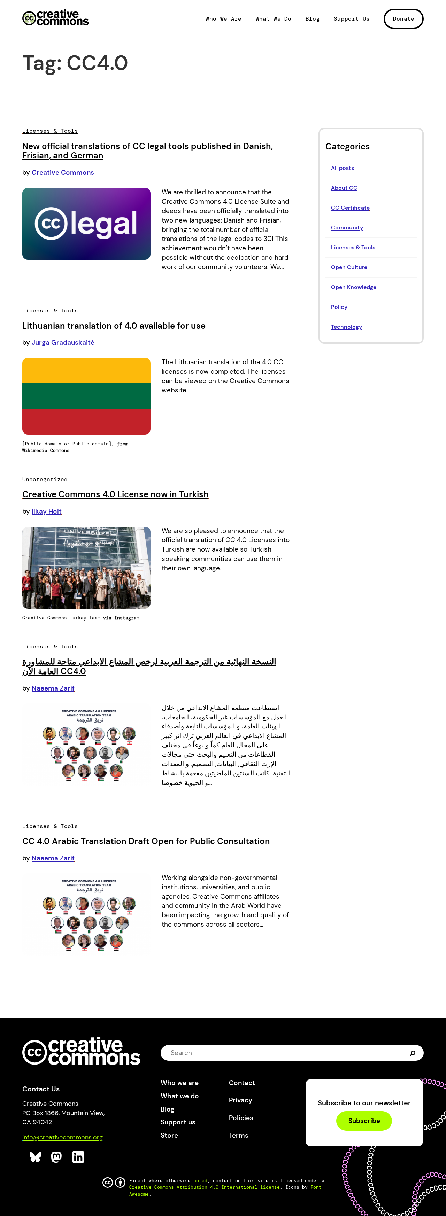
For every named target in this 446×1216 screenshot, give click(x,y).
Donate (404, 18)
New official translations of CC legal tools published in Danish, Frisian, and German (147, 151)
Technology (346, 326)
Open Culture (349, 267)
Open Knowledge (353, 287)
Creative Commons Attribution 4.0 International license (204, 1187)
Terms (238, 1135)
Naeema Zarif (53, 688)
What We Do (274, 19)
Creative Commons (55, 18)
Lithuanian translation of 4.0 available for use (114, 325)
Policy (339, 307)
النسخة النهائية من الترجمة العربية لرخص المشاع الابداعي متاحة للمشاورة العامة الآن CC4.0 (149, 666)
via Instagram (121, 618)
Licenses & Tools (353, 247)
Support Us (352, 19)
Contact (242, 1082)
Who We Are (223, 19)
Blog (313, 19)
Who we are (180, 1082)
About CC (344, 188)
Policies (241, 1118)
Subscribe (364, 1121)
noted (200, 1181)
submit (413, 1053)
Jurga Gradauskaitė (63, 342)
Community (347, 227)
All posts (342, 168)
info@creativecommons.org (62, 1137)
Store (169, 1135)
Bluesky (36, 1157)
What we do (180, 1096)
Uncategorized (45, 479)
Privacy (240, 1100)
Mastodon (57, 1157)
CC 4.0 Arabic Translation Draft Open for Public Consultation (146, 841)
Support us (178, 1122)
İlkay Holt (47, 511)
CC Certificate (350, 207)
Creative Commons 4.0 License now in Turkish (115, 494)
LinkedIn (78, 1157)
